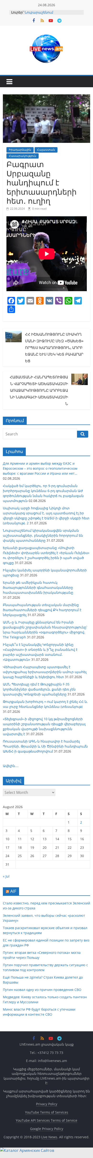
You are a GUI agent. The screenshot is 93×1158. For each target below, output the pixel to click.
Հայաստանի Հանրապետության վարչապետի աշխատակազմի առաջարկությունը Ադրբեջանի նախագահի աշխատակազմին (39, 390)
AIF (13, 891)
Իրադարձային (20, 150)
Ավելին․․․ (11, 765)
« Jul (6, 876)
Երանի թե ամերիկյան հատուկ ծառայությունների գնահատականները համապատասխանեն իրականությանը (38, 587)
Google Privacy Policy (46, 1128)
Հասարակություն (22, 156)
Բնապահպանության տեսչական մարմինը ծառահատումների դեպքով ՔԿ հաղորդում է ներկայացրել (42, 610)
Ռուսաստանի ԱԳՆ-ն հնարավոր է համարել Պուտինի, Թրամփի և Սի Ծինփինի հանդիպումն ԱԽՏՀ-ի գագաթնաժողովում (45, 746)
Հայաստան (46, 150)
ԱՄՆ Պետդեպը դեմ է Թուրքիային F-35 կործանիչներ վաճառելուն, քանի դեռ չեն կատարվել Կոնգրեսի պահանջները (39, 689)
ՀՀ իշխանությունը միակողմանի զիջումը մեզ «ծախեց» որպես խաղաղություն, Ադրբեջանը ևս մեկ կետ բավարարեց (54, 347)
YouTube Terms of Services (46, 1112)
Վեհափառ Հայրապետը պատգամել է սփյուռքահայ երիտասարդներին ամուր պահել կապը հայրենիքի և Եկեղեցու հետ (45, 672)
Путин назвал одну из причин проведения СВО (42, 989)
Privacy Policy (46, 1104)
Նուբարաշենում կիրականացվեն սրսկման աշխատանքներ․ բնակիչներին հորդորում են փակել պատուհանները (43, 535)
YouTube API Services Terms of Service (46, 1120)
